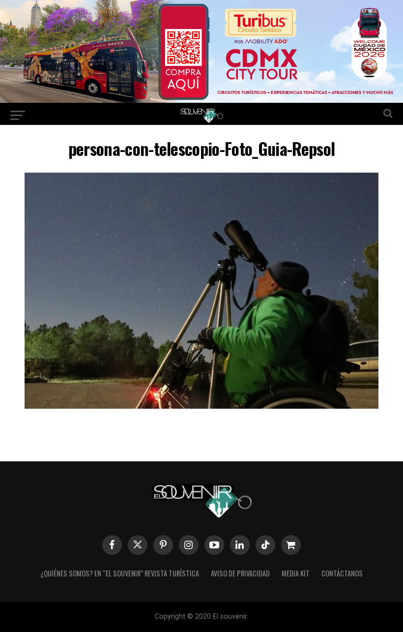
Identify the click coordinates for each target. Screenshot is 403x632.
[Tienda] (291, 545)
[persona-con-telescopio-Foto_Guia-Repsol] (201, 405)
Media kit (296, 573)
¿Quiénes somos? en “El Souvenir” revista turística (119, 573)
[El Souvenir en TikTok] (265, 545)
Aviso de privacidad (240, 573)
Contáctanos (342, 573)
